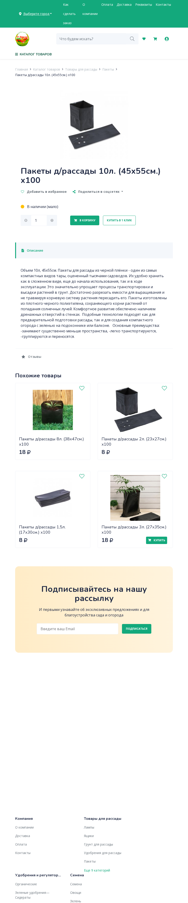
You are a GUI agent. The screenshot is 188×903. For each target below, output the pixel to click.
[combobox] (91, 38)
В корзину (87, 220)
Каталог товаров (46, 69)
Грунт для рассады (98, 844)
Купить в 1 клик (119, 220)
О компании (90, 9)
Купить (159, 540)
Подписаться (136, 628)
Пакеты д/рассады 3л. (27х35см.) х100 (134, 529)
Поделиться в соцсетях (98, 191)
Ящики (89, 836)
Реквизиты (143, 4)
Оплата (107, 4)
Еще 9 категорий (97, 870)
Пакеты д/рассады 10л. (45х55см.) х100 (45, 75)
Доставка (124, 4)
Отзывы (34, 356)
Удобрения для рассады (102, 853)
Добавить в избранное (46, 191)
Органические (26, 884)
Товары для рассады (81, 69)
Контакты (163, 4)
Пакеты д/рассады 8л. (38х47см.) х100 (51, 441)
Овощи (75, 892)
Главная (21, 69)
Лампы (89, 827)
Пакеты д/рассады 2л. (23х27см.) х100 (134, 441)
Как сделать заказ (69, 13)
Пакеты (108, 69)
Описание (34, 250)
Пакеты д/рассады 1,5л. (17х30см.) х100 (42, 529)
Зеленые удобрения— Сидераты (32, 895)
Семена (76, 884)
